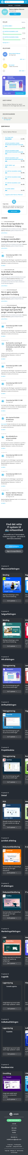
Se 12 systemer (11, 601)
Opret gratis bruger (14, 1120)
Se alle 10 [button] (5, 42)
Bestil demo (14, 211)
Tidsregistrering (9, 665)
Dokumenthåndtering (11, 846)
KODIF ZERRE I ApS (10, 165)
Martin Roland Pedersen (14, 53)
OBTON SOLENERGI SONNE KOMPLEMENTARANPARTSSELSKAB (14, 144)
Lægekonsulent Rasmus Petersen (14, 195)
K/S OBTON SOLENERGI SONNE (13, 171)
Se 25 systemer (11, 1099)
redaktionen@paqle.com (14, 1139)
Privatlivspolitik (17, 1145)
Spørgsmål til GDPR (17, 1146)
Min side (10, 5)
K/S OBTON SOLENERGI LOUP (12, 183)
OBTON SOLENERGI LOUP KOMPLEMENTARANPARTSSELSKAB (14, 158)
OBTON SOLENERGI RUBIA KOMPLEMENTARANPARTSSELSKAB (14, 151)
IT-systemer (17, 5)
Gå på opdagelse (14, 546)
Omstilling (7, 1073)
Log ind (14, 1124)
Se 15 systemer (11, 827)
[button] (14, 59)
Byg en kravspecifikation (14, 551)
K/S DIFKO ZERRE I (10, 189)
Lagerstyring (8, 982)
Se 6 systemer (11, 1009)
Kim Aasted (11, 65)
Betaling (6, 575)
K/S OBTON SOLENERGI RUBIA (13, 177)
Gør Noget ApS (9, 137)
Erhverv (14, 1130)
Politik (14, 1132)
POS (4, 801)
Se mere (3, 266)
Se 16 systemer (11, 873)
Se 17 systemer (11, 691)
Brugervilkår (9, 1146)
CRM (4, 937)
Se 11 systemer (11, 963)
